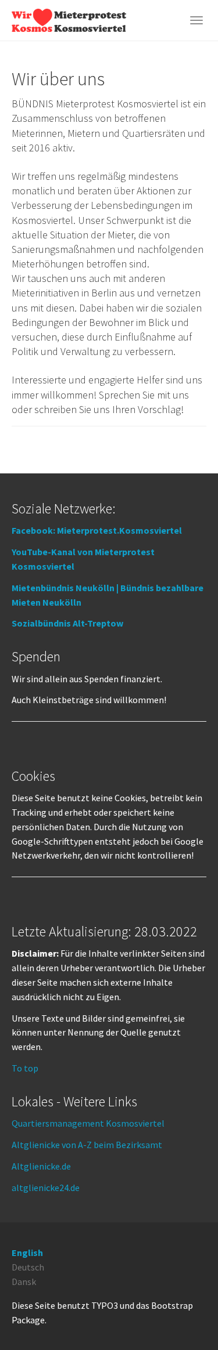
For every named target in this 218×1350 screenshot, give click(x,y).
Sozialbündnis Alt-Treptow (67, 623)
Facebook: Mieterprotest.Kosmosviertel (97, 530)
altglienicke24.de (46, 1187)
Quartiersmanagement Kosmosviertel (88, 1123)
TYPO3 (104, 1305)
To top (25, 1068)
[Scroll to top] (181, 1313)
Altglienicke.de (41, 1166)
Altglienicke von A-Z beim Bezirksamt (87, 1144)
